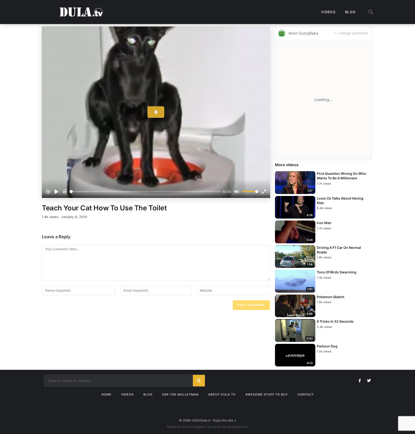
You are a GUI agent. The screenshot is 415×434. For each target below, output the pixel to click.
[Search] (199, 380)
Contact (306, 394)
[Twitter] (369, 381)
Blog (350, 12)
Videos (328, 12)
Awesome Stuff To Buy (266, 394)
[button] (371, 12)
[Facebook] (360, 381)
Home (106, 394)
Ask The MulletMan (180, 394)
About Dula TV (222, 394)
